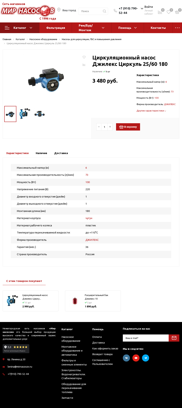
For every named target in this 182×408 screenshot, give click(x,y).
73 (172, 91)
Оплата (97, 336)
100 (156, 97)
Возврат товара (102, 354)
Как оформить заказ (105, 348)
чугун (88, 218)
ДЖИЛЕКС (170, 104)
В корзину (130, 126)
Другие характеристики (150, 110)
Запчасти (67, 397)
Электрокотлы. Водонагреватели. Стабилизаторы (73, 374)
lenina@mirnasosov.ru (20, 366)
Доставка (98, 342)
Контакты (158, 27)
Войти (148, 6)
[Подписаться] (174, 338)
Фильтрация (55, 27)
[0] (177, 12)
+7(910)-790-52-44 (18, 374)
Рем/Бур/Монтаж (86, 28)
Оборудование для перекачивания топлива (73, 388)
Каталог (20, 27)
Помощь (124, 27)
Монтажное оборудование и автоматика (71, 350)
